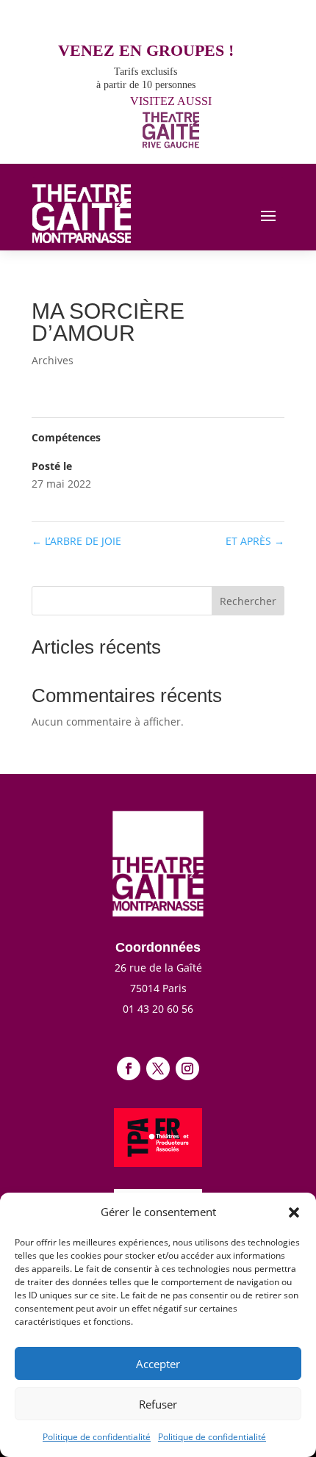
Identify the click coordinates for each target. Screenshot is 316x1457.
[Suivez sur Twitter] (158, 1068)
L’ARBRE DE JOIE (76, 541)
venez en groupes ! (146, 50)
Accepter (158, 1363)
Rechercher (248, 601)
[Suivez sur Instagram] (187, 1068)
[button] (294, 1212)
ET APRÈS (255, 541)
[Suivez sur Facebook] (128, 1068)
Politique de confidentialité (97, 1437)
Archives (52, 360)
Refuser (158, 1404)
